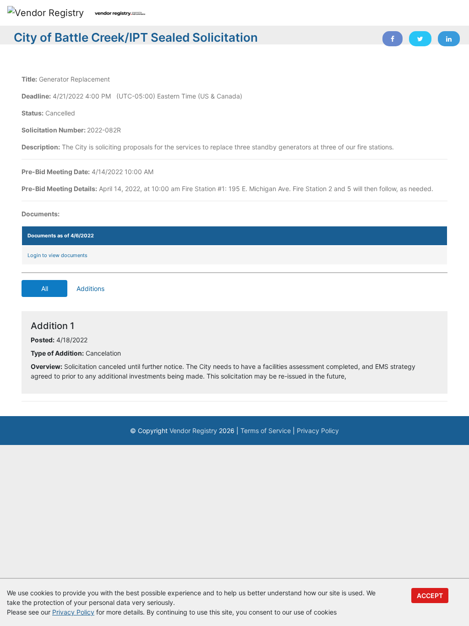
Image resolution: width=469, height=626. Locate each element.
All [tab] (44, 288)
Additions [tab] (90, 288)
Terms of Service (265, 430)
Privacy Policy (318, 430)
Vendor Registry (193, 430)
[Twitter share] (420, 38)
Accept (430, 595)
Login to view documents (57, 255)
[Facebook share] (392, 38)
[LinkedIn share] (449, 38)
